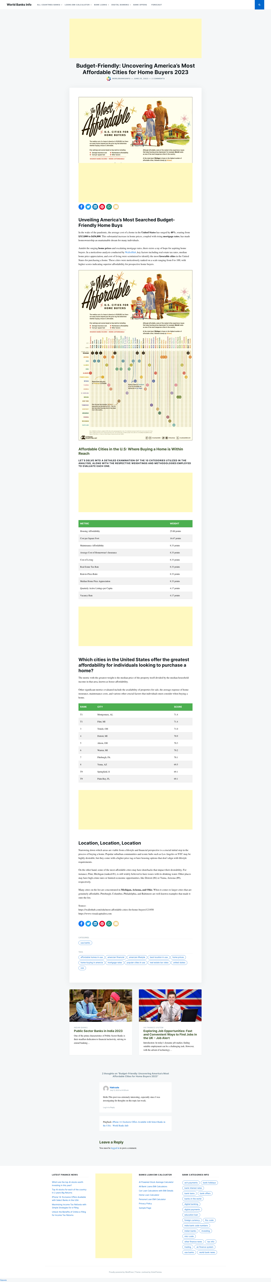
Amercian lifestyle (137, 957)
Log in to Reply (109, 1107)
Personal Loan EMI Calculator (152, 1199)
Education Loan (191, 1215)
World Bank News (207, 1252)
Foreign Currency (192, 1220)
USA (82, 968)
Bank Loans (100, 5)
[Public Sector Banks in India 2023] (100, 1005)
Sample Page (145, 1208)
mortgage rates (115, 962)
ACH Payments (191, 1182)
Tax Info (210, 1241)
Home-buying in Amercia (92, 962)
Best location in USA (159, 957)
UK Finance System (153, 1027)
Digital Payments (192, 1209)
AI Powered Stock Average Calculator (156, 1182)
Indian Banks (81, 1027)
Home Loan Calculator (149, 1195)
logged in (115, 1147)
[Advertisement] (135, 38)
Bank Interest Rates (193, 1188)
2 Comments (158, 78)
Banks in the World (192, 1198)
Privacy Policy (145, 1203)
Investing (206, 1231)
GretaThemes (156, 1272)
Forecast (156, 5)
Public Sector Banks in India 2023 (98, 1031)
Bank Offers (140, 5)
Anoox (3, 1280)
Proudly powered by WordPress (121, 1272)
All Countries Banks (48, 5)
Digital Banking (120, 5)
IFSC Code (209, 1220)
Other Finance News (193, 1241)
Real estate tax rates (159, 962)
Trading (187, 1247)
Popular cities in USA (136, 962)
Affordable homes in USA (92, 957)
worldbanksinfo (121, 78)
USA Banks (85, 943)
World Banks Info (19, 4)
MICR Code (189, 1236)
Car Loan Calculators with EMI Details (156, 1190)
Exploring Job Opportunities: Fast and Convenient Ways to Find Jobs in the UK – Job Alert (170, 1034)
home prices (178, 957)
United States (179, 962)
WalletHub (130, 252)
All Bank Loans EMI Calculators (153, 1186)
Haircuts (114, 1087)
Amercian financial (116, 957)
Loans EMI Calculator (77, 5)
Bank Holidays (209, 1182)
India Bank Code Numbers (196, 1225)
